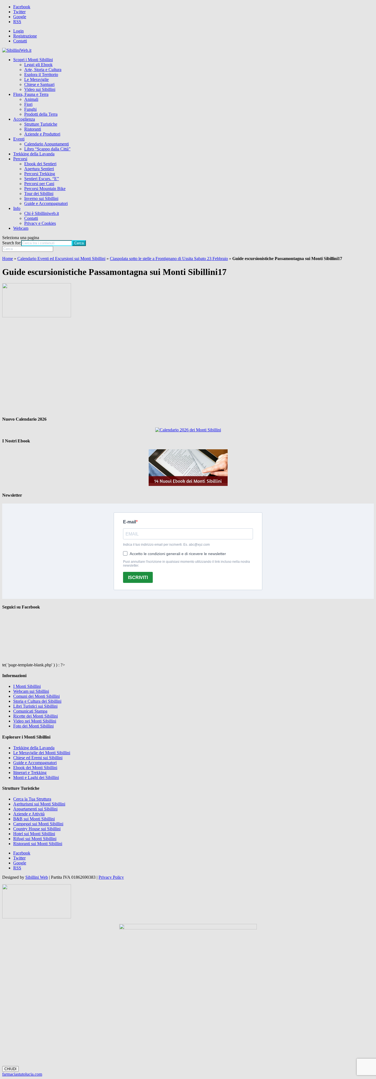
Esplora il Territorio (41, 74)
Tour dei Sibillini (38, 193)
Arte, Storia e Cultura (42, 69)
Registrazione (25, 36)
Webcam (20, 228)
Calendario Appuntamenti (46, 144)
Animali (31, 99)
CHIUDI (10, 1069)
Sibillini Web (36, 877)
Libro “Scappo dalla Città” (47, 149)
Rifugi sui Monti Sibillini (34, 838)
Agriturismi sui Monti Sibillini (39, 804)
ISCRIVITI (138, 577)
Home (7, 258)
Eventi (18, 139)
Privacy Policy (111, 877)
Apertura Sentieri (39, 168)
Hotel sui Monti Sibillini (34, 833)
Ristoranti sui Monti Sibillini (37, 843)
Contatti (20, 41)
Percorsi (20, 158)
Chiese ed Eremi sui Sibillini (37, 757)
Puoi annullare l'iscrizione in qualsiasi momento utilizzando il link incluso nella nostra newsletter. (186, 563)
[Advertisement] (188, 367)
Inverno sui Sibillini (41, 198)
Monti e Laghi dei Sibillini (36, 777)
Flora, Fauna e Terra (30, 94)
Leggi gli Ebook (38, 64)
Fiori (28, 104)
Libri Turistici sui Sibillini (35, 706)
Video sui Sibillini (39, 89)
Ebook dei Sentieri (40, 163)
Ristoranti (32, 129)
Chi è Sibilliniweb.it (41, 213)
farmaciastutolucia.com (22, 1074)
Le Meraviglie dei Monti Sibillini (41, 752)
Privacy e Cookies (40, 223)
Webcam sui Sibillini (31, 691)
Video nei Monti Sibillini (34, 721)
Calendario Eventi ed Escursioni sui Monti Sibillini (61, 258)
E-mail (129, 522)
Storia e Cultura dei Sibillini (37, 701)
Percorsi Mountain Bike (45, 188)
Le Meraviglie (36, 79)
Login (18, 31)
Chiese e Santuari (39, 84)
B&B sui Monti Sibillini (34, 818)
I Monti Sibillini (27, 686)
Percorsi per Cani (39, 183)
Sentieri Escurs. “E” (41, 178)
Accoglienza (24, 119)
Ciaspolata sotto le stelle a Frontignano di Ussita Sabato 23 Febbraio (169, 258)
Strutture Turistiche (40, 124)
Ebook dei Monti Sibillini (35, 767)
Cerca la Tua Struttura (32, 799)
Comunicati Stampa (30, 711)
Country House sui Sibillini (37, 828)
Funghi (30, 109)
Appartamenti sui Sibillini (35, 809)
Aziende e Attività (29, 814)
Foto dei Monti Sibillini (33, 726)
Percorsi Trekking (39, 173)
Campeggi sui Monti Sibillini (38, 823)
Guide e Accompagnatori (46, 203)
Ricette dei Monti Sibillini (35, 716)
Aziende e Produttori (42, 134)
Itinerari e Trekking (30, 772)
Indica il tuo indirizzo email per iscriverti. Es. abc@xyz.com (166, 545)
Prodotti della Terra (41, 114)
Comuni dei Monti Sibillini (36, 696)
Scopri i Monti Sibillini (33, 59)
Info (16, 208)
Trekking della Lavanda (34, 154)
